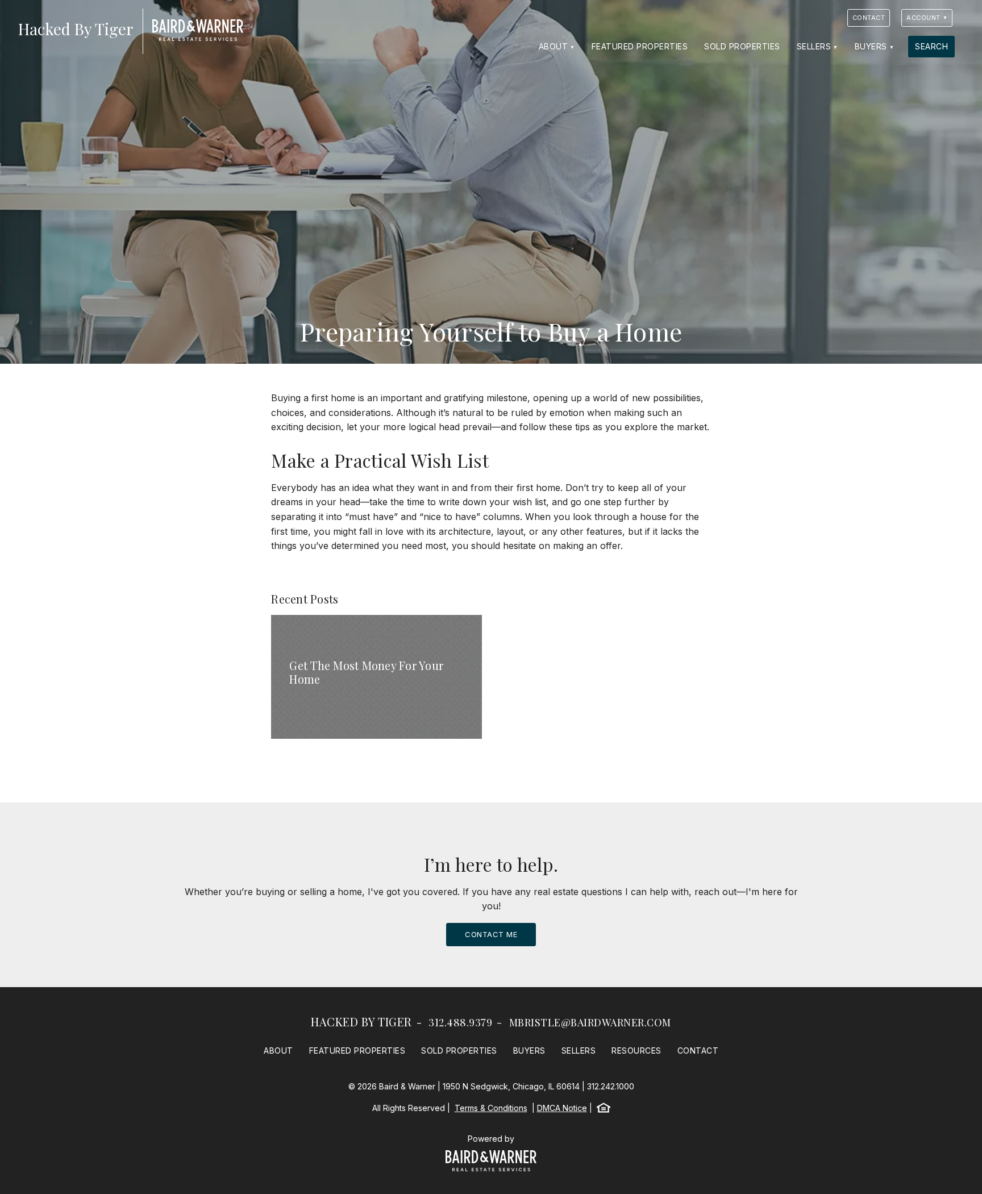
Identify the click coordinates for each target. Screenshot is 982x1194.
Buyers (871, 46)
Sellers (814, 46)
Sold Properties (742, 46)
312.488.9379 (460, 1022)
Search (931, 46)
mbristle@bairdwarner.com (590, 1022)
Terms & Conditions (491, 1108)
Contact (868, 18)
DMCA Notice (562, 1108)
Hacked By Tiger (361, 1021)
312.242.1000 (610, 1086)
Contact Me (491, 934)
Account (923, 18)
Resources (636, 1050)
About (553, 46)
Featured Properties (640, 46)
